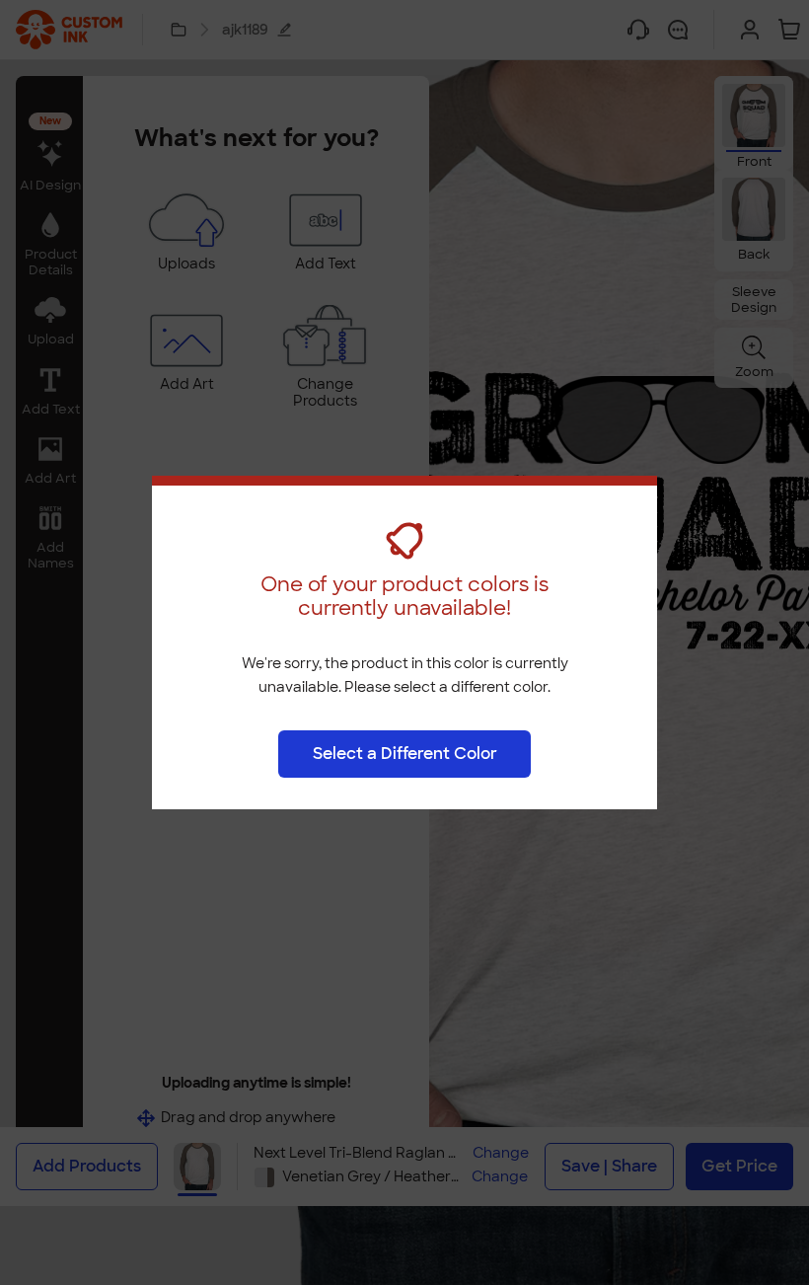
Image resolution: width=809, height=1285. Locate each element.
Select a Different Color (405, 753)
